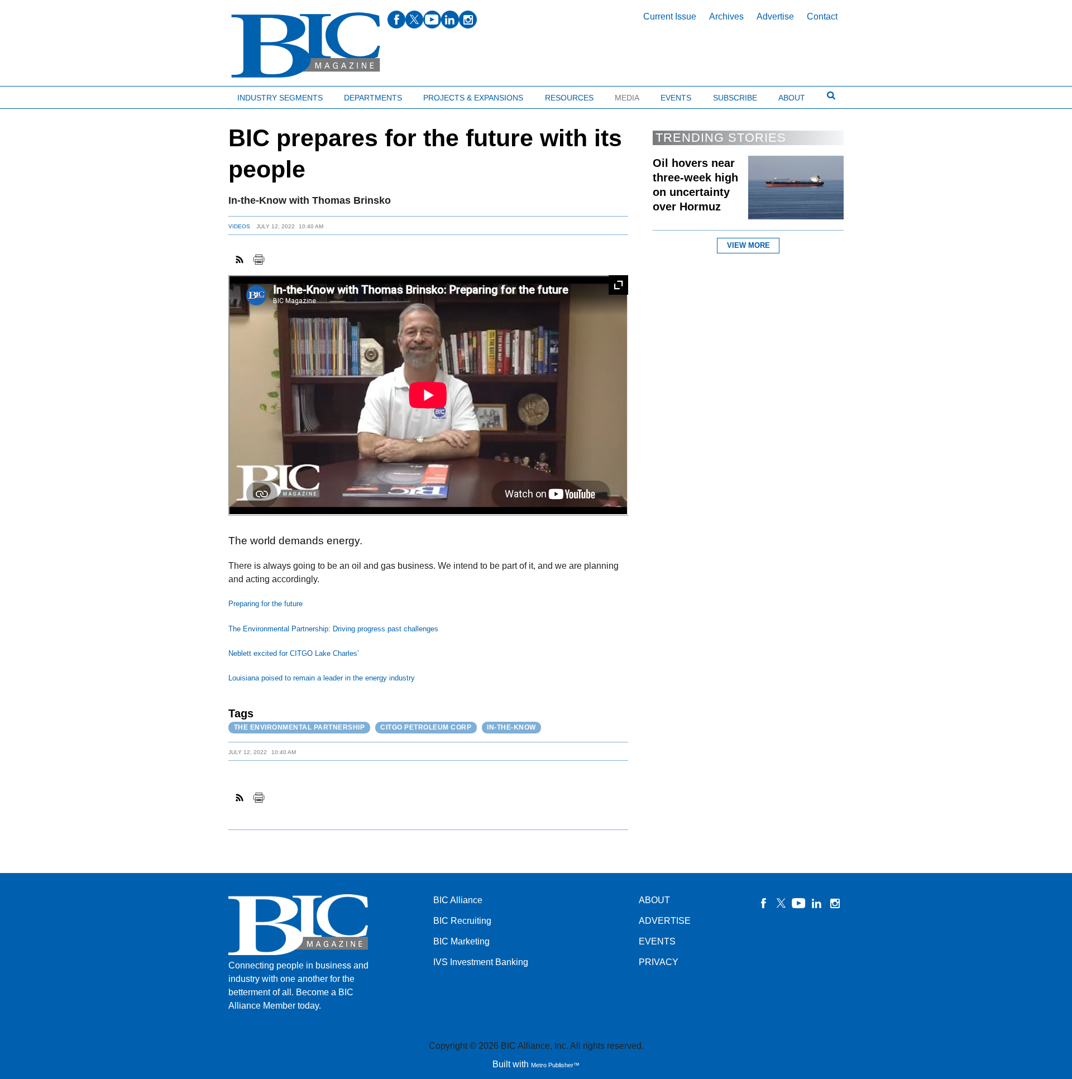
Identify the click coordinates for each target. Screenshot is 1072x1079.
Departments (373, 97)
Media (627, 97)
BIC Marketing (461, 941)
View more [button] (748, 245)
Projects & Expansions (473, 97)
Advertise (775, 16)
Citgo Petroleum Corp (425, 727)
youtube (432, 19)
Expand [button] (618, 285)
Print (258, 259)
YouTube (799, 903)
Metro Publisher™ (555, 1065)
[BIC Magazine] (305, 45)
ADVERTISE (665, 920)
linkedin (450, 19)
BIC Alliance (457, 900)
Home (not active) (33, 95)
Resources (569, 97)
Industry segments (280, 97)
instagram (468, 19)
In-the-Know (511, 727)
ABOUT (654, 900)
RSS (240, 259)
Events (676, 97)
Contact (822, 16)
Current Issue (669, 16)
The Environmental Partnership (299, 727)
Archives (726, 16)
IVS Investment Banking (480, 962)
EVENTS (657, 941)
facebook (396, 19)
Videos (239, 226)
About (791, 97)
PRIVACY (658, 962)
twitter (414, 19)
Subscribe (735, 97)
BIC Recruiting (462, 920)
